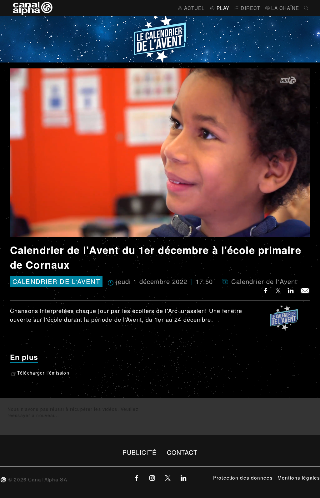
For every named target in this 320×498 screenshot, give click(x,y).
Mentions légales (299, 477)
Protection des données (243, 477)
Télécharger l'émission (43, 373)
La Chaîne (285, 7)
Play (223, 7)
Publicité (139, 452)
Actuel (194, 7)
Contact (182, 452)
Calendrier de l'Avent (56, 281)
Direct (250, 7)
